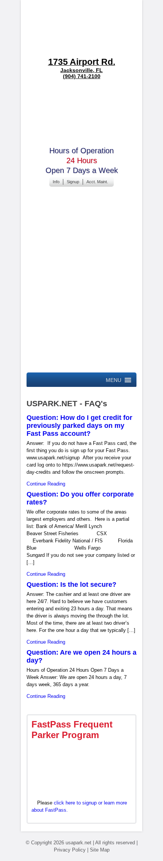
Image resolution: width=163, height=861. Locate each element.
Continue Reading (46, 484)
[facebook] (81, 244)
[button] (113, 380)
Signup (73, 181)
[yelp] (87, 361)
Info (56, 181)
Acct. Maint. (97, 181)
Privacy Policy (70, 850)
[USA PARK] (81, 28)
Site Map (100, 850)
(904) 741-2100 (81, 76)
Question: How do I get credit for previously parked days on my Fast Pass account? (79, 425)
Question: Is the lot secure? (71, 584)
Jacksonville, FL (81, 65)
